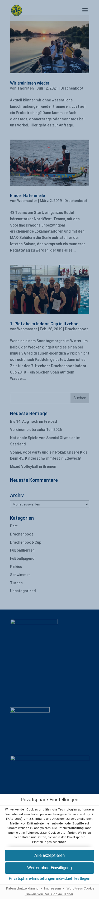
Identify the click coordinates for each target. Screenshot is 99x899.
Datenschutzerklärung (22, 888)
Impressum (52, 888)
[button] (49, 868)
